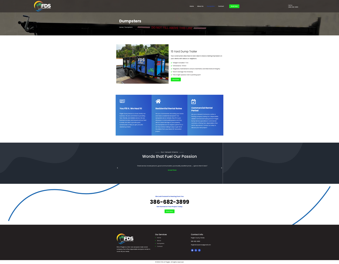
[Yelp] (195, 250)
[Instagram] (199, 250)
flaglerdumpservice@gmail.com (201, 245)
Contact (221, 6)
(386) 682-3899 (293, 7)
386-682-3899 (195, 241)
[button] (117, 168)
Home (192, 6)
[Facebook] (192, 250)
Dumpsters (211, 6)
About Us (200, 6)
